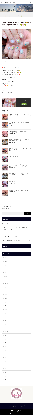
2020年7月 (5, 257)
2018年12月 (5, 328)
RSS (21, 410)
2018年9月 (5, 339)
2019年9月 (5, 294)
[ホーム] (2, 13)
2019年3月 (5, 316)
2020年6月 (5, 261)
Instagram (18, 410)
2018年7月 (5, 346)
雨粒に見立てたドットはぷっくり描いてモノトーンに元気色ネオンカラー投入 (20, 174)
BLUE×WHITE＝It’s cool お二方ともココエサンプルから (13, 233)
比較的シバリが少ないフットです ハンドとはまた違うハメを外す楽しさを (20, 148)
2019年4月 (5, 313)
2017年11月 (5, 376)
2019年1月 (5, 324)
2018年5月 (5, 353)
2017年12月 (5, 372)
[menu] (31, 2)
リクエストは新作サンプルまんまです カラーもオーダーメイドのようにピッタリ (20, 165)
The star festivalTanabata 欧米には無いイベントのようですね (20, 131)
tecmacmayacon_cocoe (19, 413)
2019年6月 (5, 305)
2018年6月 (5, 350)
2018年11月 (5, 331)
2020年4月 (5, 268)
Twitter (12, 410)
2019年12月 (5, 283)
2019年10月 (5, 291)
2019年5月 (5, 309)
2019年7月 (5, 302)
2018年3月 (5, 361)
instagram (5, 208)
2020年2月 (5, 276)
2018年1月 (5, 368)
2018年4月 (5, 357)
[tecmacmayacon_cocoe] (14, 2)
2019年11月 (5, 287)
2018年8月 (5, 342)
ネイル (9, 208)
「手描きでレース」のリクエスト (17, 181)
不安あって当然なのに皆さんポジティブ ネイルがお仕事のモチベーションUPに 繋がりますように (20, 115)
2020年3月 (5, 272)
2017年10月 (5, 379)
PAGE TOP (30, 401)
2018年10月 (5, 335)
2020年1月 (5, 280)
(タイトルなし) (5, 223)
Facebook (15, 410)
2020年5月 (5, 265)
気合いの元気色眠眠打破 (15, 156)
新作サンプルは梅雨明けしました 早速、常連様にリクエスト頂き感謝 (20, 140)
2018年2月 (5, 365)
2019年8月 (5, 298)
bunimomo (8, 206)
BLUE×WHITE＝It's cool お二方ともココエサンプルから (20, 123)
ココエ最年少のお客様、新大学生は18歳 (18, 190)
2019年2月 (5, 320)
